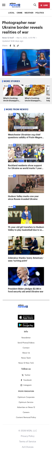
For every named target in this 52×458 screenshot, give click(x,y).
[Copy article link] (18, 46)
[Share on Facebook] (10, 46)
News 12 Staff (8, 38)
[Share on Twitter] (14, 46)
